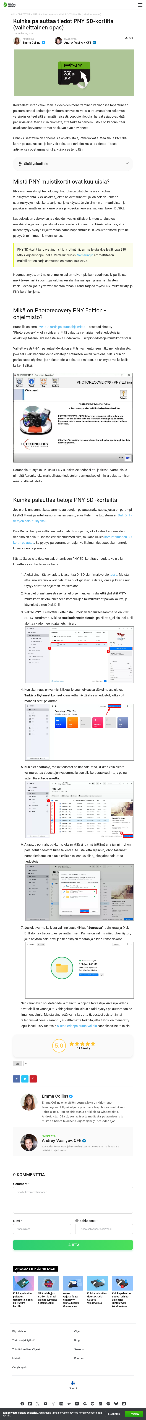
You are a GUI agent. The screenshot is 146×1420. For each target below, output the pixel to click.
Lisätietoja (114, 1414)
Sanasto (79, 1349)
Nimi (17, 1221)
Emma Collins (31, 42)
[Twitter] (43, 42)
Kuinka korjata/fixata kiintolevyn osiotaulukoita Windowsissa (71, 1300)
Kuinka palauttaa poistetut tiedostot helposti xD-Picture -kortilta (23, 1300)
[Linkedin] (94, 42)
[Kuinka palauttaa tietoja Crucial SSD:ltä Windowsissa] (97, 1283)
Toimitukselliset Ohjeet (26, 1349)
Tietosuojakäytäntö (23, 1340)
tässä (113, 574)
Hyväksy (134, 1414)
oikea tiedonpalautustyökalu (77, 1026)
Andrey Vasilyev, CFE (77, 42)
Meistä (16, 1358)
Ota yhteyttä (19, 1367)
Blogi (77, 1340)
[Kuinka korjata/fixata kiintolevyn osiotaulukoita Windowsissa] (73, 1283)
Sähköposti (89, 1221)
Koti (13, 14)
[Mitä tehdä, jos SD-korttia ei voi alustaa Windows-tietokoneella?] (48, 1283)
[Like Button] (17, 1063)
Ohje (77, 1331)
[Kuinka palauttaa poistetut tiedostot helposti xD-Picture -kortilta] (23, 1283)
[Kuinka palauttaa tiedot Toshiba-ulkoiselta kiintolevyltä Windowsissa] (122, 1283)
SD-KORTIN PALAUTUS (29, 14)
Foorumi (79, 1358)
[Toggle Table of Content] (69, 164)
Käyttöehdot (19, 1331)
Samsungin (85, 255)
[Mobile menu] (140, 4)
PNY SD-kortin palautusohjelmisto (61, 327)
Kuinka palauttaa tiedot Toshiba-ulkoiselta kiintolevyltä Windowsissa (121, 1300)
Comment (21, 1184)
